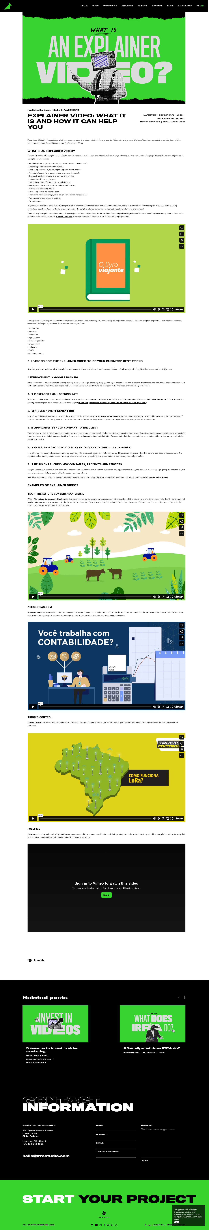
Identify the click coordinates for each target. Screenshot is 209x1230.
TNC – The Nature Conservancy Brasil (45, 499)
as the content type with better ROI (104, 416)
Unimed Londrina (64, 216)
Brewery (159, 416)
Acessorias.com (35, 612)
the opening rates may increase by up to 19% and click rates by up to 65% (112, 403)
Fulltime (31, 834)
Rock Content (36, 386)
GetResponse (159, 399)
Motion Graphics (127, 213)
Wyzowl (86, 436)
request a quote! (160, 477)
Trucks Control (34, 722)
